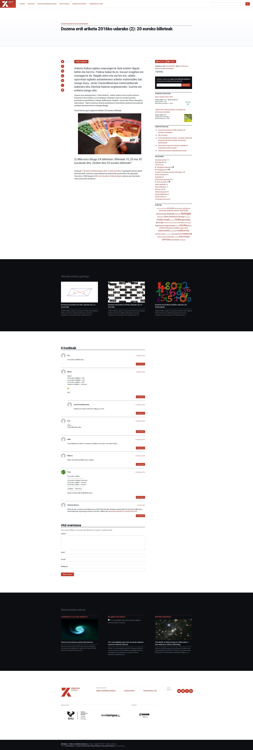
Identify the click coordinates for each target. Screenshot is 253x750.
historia (166, 222)
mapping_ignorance (180, 228)
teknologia (184, 236)
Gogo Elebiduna (160, 187)
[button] (62, 61)
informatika (188, 222)
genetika (186, 219)
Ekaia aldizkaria (171, 216)
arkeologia (163, 211)
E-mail (63, 559)
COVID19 (158, 165)
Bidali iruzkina (67, 574)
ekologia (181, 217)
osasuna (187, 233)
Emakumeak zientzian (162, 179)
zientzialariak (175, 240)
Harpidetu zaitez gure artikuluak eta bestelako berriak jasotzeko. (173, 80)
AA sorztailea (162, 135)
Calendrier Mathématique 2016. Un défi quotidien (101, 171)
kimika (183, 225)
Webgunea (64, 566)
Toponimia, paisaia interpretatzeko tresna (172, 151)
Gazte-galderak (160, 184)
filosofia (172, 220)
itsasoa (177, 225)
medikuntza (183, 230)
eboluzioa (160, 217)
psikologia (170, 237)
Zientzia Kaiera (129, 691)
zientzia (166, 239)
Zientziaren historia (161, 199)
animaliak (170, 208)
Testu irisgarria (81, 62)
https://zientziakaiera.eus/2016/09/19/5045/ (123, 511)
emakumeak (163, 219)
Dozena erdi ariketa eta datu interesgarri (74, 24)
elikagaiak (187, 217)
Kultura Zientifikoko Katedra (106, 691)
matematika (159, 71)
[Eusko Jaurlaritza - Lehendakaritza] (144, 715)
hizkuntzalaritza (173, 222)
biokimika (178, 214)
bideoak (170, 214)
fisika (178, 219)
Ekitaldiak (158, 177)
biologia (186, 213)
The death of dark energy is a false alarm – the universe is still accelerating (172, 643)
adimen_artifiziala (161, 208)
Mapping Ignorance (163, 617)
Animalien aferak (160, 160)
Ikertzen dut (159, 189)
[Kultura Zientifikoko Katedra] (78, 716)
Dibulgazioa (161, 170)
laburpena (169, 228)
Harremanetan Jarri (150, 691)
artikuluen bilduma (173, 211)
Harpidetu (186, 85)
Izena (63, 552)
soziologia (176, 237)
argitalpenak (186, 208)
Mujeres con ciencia (116, 617)
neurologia (168, 234)
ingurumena (170, 225)
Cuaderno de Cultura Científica (74, 617)
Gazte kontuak (161, 182)
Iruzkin (63, 534)
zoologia (182, 240)
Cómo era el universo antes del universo (77, 642)
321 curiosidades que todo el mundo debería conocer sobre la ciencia (125, 643)
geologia (160, 222)
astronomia (161, 214)
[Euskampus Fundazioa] (110, 716)
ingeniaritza (160, 225)
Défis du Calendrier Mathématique (108, 176)
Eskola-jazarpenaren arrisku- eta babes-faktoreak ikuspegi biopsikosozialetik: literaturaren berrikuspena (175, 140)
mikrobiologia (160, 234)
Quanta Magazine (161, 194)
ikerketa (181, 223)
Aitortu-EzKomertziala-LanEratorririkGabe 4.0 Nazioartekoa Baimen (95, 746)
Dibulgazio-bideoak (163, 167)
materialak (173, 231)
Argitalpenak (159, 162)
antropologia (178, 208)
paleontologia (161, 237)
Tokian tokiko (159, 197)
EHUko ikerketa (160, 175)
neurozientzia (176, 234)
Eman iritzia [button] (140, 364)
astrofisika (184, 210)
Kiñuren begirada (161, 192)
